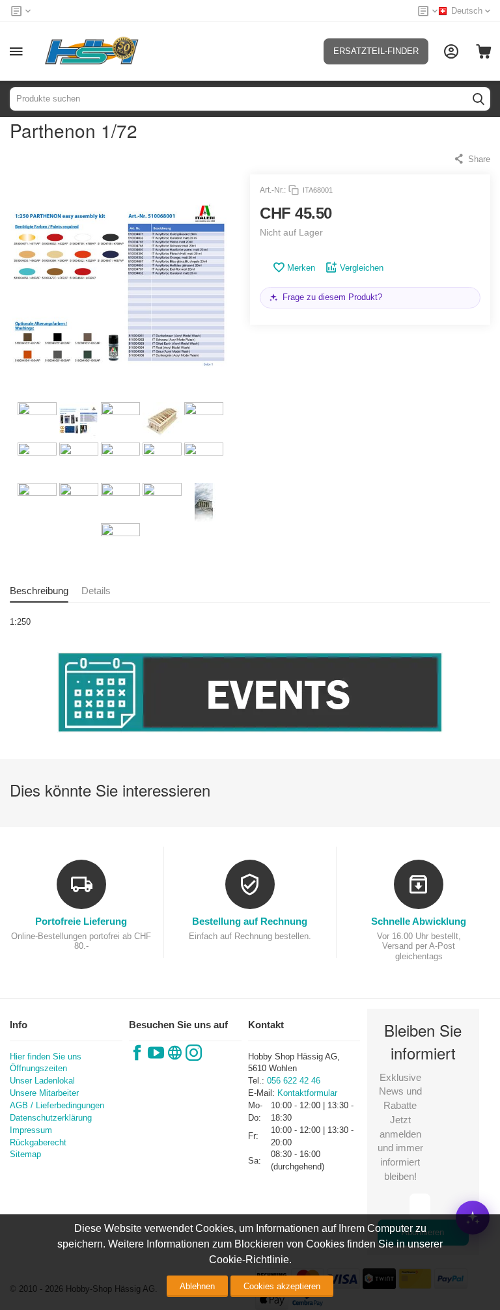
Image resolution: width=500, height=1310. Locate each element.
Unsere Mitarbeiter (44, 1093)
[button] (471, 159)
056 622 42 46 (293, 1080)
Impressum (31, 1130)
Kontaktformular (307, 1093)
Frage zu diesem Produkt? (332, 297)
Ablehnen (197, 1286)
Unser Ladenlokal (42, 1080)
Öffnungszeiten (38, 1068)
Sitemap (25, 1154)
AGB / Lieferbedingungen (57, 1105)
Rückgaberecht (38, 1142)
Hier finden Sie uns (45, 1056)
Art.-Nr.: (273, 190)
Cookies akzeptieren (281, 1286)
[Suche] (478, 99)
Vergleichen (361, 268)
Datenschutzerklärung (51, 1118)
